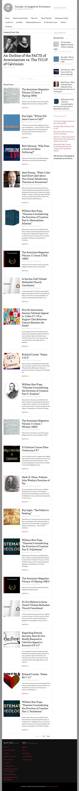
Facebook (8, 27)
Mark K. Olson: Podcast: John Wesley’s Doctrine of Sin (36, 480)
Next (48, 736)
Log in (24, 750)
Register (24, 747)
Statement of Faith (61, 18)
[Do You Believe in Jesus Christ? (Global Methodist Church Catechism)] (12, 608)
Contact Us (9, 22)
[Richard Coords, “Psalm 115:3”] (12, 361)
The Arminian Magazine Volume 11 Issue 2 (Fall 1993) (35, 255)
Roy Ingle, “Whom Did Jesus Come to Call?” (67, 59)
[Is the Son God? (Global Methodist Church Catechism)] (12, 285)
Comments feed (27, 756)
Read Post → (25, 107)
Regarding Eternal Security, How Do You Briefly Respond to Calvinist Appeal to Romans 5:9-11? (33, 639)
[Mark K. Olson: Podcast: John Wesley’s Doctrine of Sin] (12, 484)
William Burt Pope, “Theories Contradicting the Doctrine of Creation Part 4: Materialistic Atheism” (35, 217)
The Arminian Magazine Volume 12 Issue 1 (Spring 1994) (35, 92)
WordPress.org (26, 759)
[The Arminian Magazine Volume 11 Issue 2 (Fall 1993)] (12, 259)
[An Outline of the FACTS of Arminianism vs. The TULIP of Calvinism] (16, 52)
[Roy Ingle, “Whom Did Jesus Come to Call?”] (12, 122)
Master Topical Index (20, 18)
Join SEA (19, 22)
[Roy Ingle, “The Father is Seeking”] (12, 517)
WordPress (48, 786)
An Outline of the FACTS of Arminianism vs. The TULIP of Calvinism (25, 59)
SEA (14, 67)
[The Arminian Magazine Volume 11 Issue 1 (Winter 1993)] (12, 427)
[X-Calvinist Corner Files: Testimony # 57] (12, 454)
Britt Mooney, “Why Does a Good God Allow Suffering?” (35, 149)
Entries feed (25, 753)
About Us (34, 18)
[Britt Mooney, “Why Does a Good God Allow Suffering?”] (12, 152)
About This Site (46, 18)
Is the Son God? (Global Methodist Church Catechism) (34, 282)
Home (7, 18)
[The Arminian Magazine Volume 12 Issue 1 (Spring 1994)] (12, 96)
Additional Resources (33, 22)
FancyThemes (55, 786)
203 (43, 736)
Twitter (63, 22)
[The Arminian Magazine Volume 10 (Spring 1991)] (12, 585)
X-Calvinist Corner (50, 22)
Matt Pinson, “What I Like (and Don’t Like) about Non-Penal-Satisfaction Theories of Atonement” (64, 86)
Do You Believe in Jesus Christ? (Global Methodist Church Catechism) (36, 605)
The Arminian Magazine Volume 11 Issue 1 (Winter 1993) (35, 423)
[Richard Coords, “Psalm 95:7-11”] (12, 681)
